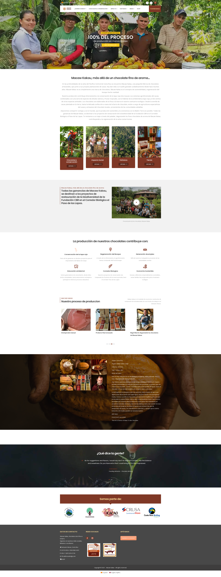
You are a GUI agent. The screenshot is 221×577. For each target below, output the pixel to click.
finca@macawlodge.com (68, 556)
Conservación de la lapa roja (76, 254)
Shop (138, 9)
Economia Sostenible (145, 271)
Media (131, 9)
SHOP (63, 559)
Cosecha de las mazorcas (70, 333)
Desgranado (100, 333)
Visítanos (123, 9)
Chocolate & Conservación (98, 9)
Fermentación (135, 333)
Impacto (113, 9)
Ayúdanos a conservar (128, 538)
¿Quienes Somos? (79, 9)
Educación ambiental (76, 271)
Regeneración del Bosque (110, 254)
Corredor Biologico (110, 271)
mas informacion (110, 45)
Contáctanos (155, 9)
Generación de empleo (145, 254)
